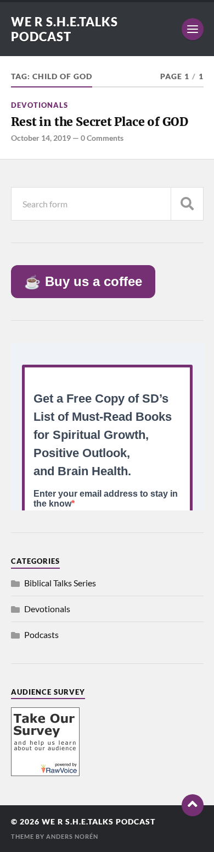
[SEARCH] (187, 204)
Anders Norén (72, 836)
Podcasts (41, 634)
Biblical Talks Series (60, 583)
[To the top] (193, 805)
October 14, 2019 (41, 137)
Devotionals (39, 105)
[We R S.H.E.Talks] (45, 772)
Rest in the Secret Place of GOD (99, 121)
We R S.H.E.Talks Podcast (64, 29)
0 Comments (102, 137)
